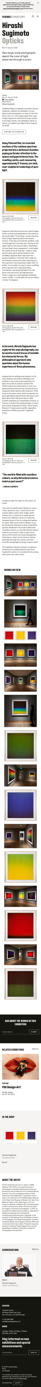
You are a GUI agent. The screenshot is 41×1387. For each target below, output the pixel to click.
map (22, 1315)
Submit (34, 1032)
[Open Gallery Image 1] (20, 585)
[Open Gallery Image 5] (20, 681)
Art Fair (4, 1092)
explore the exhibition (14, 132)
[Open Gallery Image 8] (20, 775)
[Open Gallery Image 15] (20, 983)
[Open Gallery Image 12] (20, 896)
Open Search (33, 16)
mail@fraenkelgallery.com (11, 1321)
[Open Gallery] (20, 196)
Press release (9, 99)
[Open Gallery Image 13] (20, 925)
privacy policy (23, 1378)
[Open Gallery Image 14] (20, 954)
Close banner (38, 3)
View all (35, 1049)
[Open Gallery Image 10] (20, 836)
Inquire (33, 218)
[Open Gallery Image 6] (20, 711)
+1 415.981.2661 (7, 1319)
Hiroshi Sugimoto (8, 104)
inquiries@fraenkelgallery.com (13, 8)
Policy (4, 1369)
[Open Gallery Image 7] (20, 745)
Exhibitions (18, 16)
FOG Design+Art (11, 1085)
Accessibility (6, 1371)
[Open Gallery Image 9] (20, 805)
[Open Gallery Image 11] (20, 866)
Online (10, 1092)
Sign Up (33, 1352)
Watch (4, 1280)
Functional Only (7, 1383)
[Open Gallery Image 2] (20, 613)
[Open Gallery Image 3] (20, 635)
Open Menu (37, 16)
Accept (17, 1383)
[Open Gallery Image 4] (20, 655)
